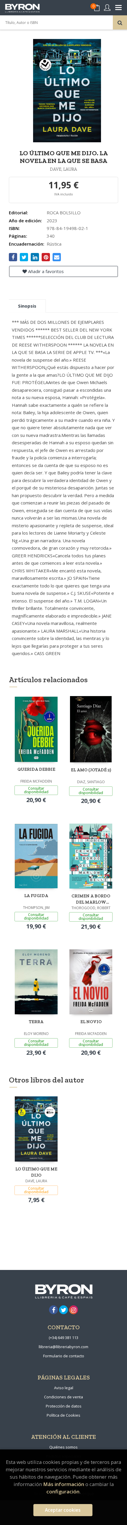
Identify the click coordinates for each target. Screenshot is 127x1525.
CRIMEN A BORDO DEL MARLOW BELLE (90, 899)
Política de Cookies (63, 1415)
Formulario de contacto (63, 1356)
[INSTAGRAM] (73, 1309)
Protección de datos (64, 1406)
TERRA (36, 1021)
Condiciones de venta (63, 1397)
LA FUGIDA (36, 895)
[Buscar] (120, 22)
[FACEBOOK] (53, 1309)
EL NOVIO (91, 1021)
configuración (62, 1491)
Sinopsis (27, 306)
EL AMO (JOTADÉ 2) (91, 770)
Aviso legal (63, 1387)
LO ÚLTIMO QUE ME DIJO (36, 1172)
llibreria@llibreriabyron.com (63, 1346)
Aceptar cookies (63, 1510)
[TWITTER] (63, 1309)
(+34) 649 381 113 (63, 1337)
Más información (63, 1484)
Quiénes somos (63, 1447)
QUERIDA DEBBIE (36, 769)
